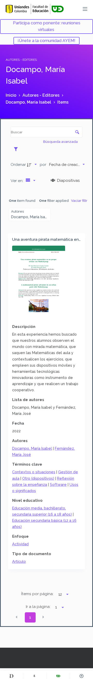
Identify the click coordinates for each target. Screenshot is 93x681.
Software (58, 484)
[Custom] (11, 676)
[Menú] (85, 9)
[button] (16, 617)
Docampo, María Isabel (32, 448)
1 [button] (30, 617)
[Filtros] (17, 149)
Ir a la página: (38, 606)
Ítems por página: (37, 594)
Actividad (20, 544)
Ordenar (18, 164)
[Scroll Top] (81, 676)
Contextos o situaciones (33, 472)
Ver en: (17, 180)
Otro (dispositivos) (38, 478)
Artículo (19, 561)
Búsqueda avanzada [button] (61, 141)
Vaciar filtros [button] (81, 200)
